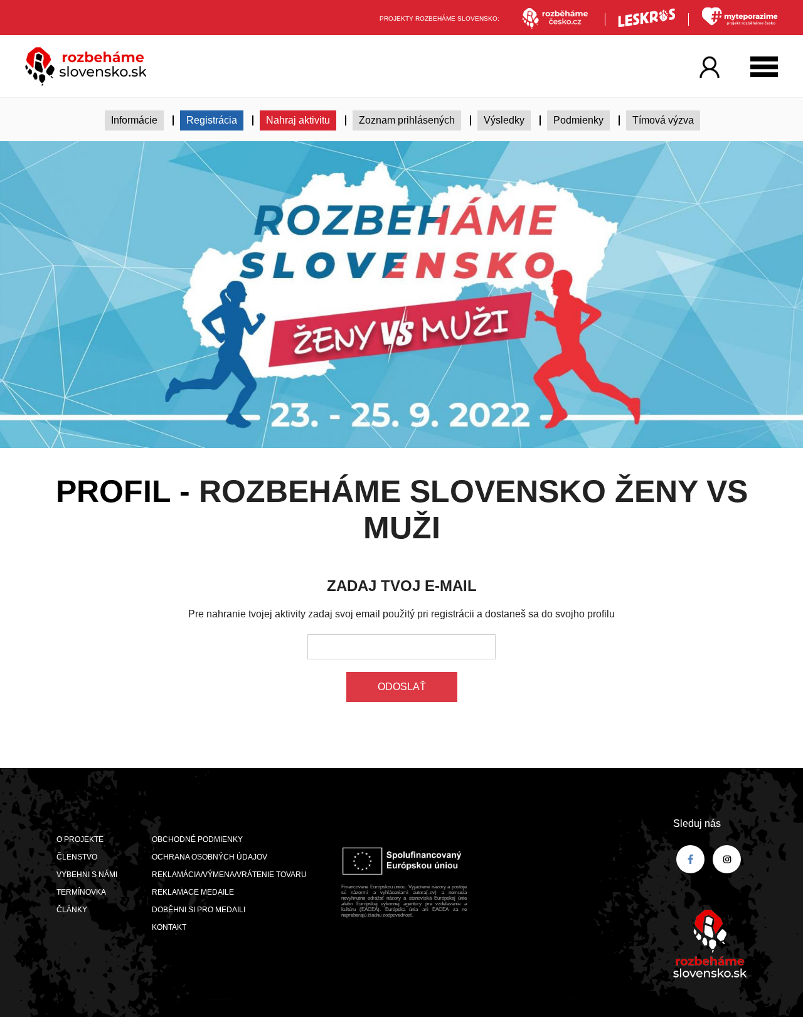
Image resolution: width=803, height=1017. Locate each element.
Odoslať (402, 686)
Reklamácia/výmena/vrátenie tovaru (229, 874)
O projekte (80, 839)
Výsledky (504, 120)
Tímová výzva (663, 120)
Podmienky (578, 120)
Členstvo (76, 857)
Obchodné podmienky (197, 839)
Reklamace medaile (193, 892)
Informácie (134, 120)
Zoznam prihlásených (407, 120)
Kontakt (169, 927)
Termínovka (81, 892)
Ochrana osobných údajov (209, 857)
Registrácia (211, 120)
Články (71, 909)
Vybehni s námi (86, 874)
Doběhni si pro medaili (198, 909)
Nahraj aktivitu (298, 120)
